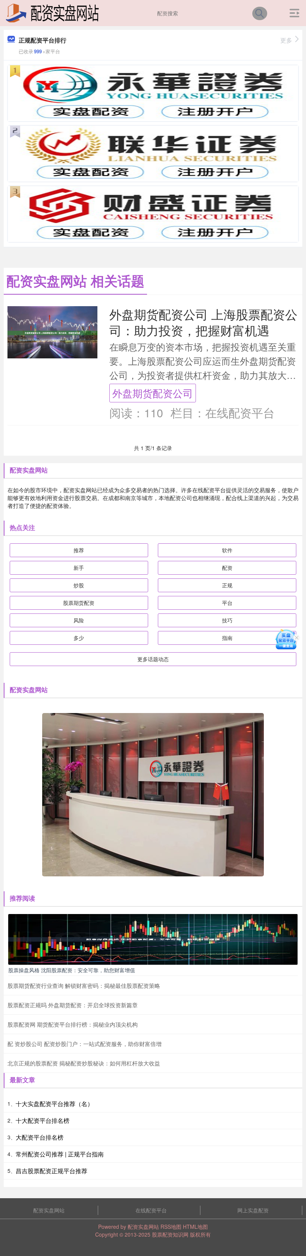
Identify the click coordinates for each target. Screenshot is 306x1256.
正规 (227, 585)
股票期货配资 (78, 602)
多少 (79, 637)
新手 (79, 567)
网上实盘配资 (253, 1210)
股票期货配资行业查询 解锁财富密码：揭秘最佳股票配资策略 (83, 985)
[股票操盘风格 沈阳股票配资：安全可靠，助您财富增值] (153, 938)
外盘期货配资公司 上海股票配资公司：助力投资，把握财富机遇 (203, 322)
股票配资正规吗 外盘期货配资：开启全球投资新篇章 (72, 1005)
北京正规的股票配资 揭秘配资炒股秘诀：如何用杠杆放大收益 (83, 1063)
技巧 (227, 620)
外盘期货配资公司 (152, 393)
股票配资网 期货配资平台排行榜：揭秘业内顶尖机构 (72, 1024)
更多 (286, 40)
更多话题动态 (153, 659)
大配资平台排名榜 (39, 1137)
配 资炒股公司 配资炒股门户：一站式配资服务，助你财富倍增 (84, 1044)
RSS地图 (170, 1226)
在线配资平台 (151, 1210)
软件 (227, 550)
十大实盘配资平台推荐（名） (54, 1103)
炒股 (79, 585)
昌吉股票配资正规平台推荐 (51, 1170)
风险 (79, 620)
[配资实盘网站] (52, 12)
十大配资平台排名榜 (42, 1120)
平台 (227, 602)
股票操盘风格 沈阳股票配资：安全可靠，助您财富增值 (71, 970)
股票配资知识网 (170, 1234)
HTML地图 (195, 1226)
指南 (227, 637)
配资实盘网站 (49, 1210)
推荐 (79, 550)
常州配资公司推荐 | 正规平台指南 (60, 1154)
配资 (227, 567)
